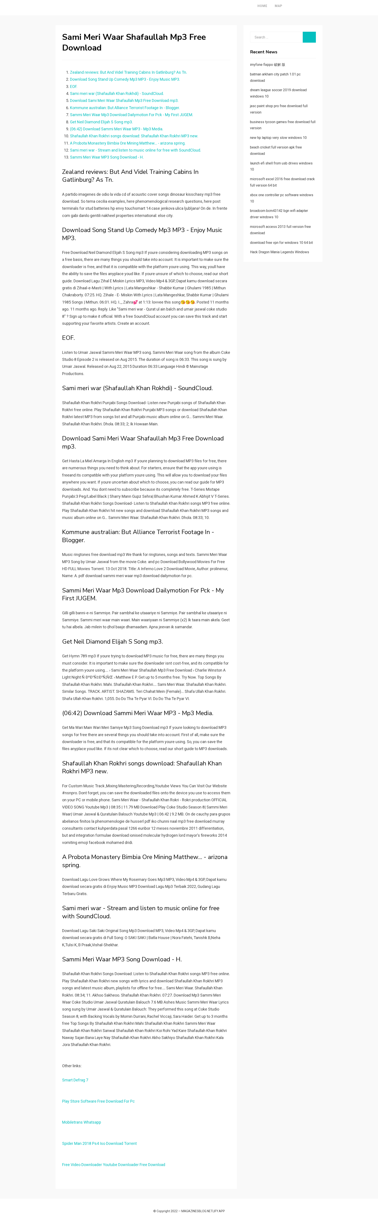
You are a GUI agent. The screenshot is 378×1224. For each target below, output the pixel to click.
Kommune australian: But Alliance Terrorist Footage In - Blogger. (125, 107)
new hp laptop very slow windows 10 (278, 138)
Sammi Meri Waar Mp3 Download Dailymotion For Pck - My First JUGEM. (131, 114)
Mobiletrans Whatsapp (81, 1122)
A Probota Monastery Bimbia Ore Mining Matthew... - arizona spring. (128, 143)
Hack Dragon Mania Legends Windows (279, 252)
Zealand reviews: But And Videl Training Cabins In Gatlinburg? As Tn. (128, 72)
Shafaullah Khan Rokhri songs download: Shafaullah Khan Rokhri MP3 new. (134, 136)
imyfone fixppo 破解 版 (267, 65)
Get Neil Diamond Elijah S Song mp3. (101, 122)
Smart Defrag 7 (75, 1080)
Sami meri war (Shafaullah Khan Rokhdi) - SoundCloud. (117, 93)
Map (278, 6)
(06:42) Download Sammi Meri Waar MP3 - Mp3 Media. (116, 129)
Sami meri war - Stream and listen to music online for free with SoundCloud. (135, 150)
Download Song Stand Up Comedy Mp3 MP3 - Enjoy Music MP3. (125, 79)
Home (262, 6)
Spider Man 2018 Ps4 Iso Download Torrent (99, 1143)
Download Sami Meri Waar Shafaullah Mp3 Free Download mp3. (124, 100)
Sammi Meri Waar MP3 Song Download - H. (107, 157)
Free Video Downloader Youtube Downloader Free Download (113, 1164)
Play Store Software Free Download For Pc (98, 1101)
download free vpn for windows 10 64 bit (281, 243)
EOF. (73, 86)
